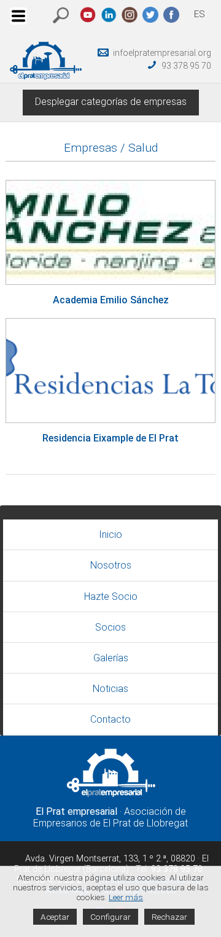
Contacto (110, 719)
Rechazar (169, 917)
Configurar (110, 917)
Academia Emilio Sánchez (111, 300)
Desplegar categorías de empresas (111, 101)
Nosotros (110, 565)
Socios (110, 627)
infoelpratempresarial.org (162, 53)
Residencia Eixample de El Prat (110, 438)
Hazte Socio (111, 596)
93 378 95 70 (186, 66)
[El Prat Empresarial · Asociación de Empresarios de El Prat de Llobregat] (46, 76)
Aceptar (55, 917)
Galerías (110, 658)
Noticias (110, 688)
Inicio (110, 534)
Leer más (126, 897)
